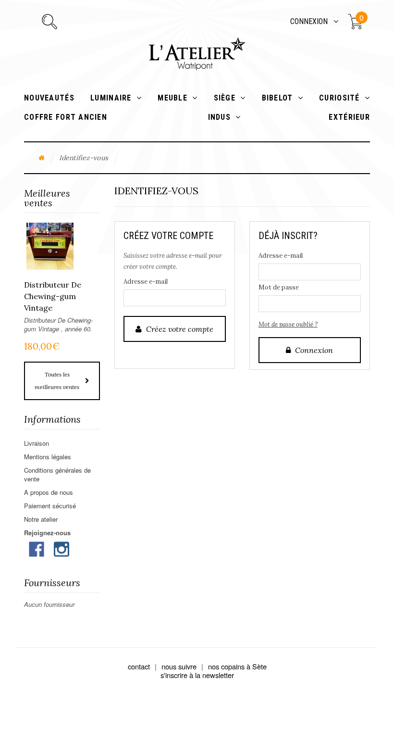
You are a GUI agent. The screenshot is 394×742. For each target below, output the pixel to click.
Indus (219, 117)
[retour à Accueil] (41, 157)
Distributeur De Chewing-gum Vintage (52, 296)
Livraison (36, 443)
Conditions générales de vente (57, 474)
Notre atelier (41, 519)
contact (139, 666)
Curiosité (339, 97)
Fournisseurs (52, 583)
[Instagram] (61, 548)
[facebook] (36, 548)
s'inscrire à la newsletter (197, 675)
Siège (224, 97)
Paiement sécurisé (50, 505)
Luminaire (111, 97)
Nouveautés (49, 97)
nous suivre (179, 666)
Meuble (172, 97)
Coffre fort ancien (72, 117)
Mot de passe (279, 287)
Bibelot (277, 97)
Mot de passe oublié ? (288, 324)
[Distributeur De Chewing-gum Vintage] (50, 246)
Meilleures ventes (47, 198)
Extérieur (349, 117)
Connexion (309, 21)
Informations (52, 419)
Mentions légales (47, 456)
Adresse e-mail (145, 281)
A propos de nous (48, 492)
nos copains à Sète (237, 666)
